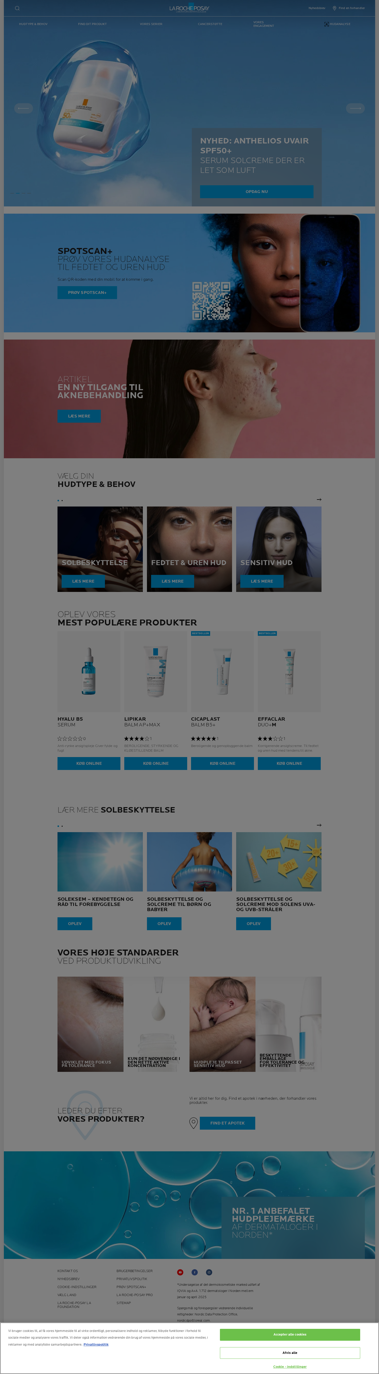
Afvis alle (290, 1353)
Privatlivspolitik (96, 1345)
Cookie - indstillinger (290, 1367)
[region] (189, 1348)
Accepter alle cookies (290, 1334)
